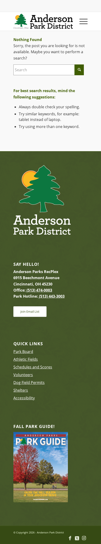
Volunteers (23, 374)
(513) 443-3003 (51, 296)
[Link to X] (77, 538)
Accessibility (24, 398)
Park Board (23, 351)
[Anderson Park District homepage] (43, 21)
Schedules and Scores (32, 367)
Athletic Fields (25, 359)
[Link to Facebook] (70, 538)
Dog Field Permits (29, 382)
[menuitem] (81, 21)
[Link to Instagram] (84, 538)
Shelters (20, 390)
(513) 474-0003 (39, 290)
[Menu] (81, 21)
